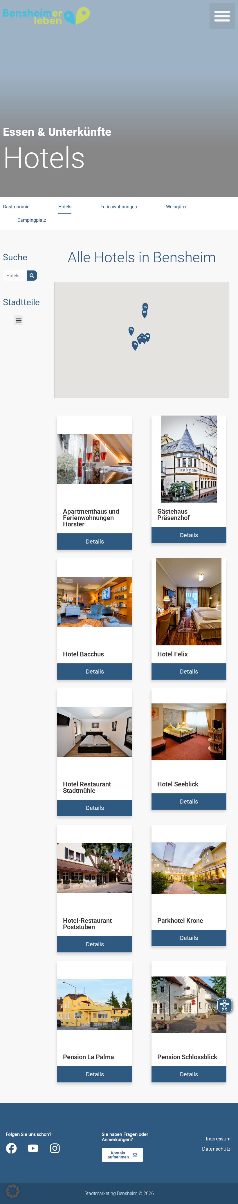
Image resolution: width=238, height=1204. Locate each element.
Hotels (64, 207)
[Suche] (32, 275)
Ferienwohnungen (118, 207)
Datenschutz (216, 1149)
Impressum (218, 1139)
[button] (222, 16)
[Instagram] (54, 1148)
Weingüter (176, 207)
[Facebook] (11, 1148)
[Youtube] (33, 1148)
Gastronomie (16, 207)
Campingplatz (31, 220)
